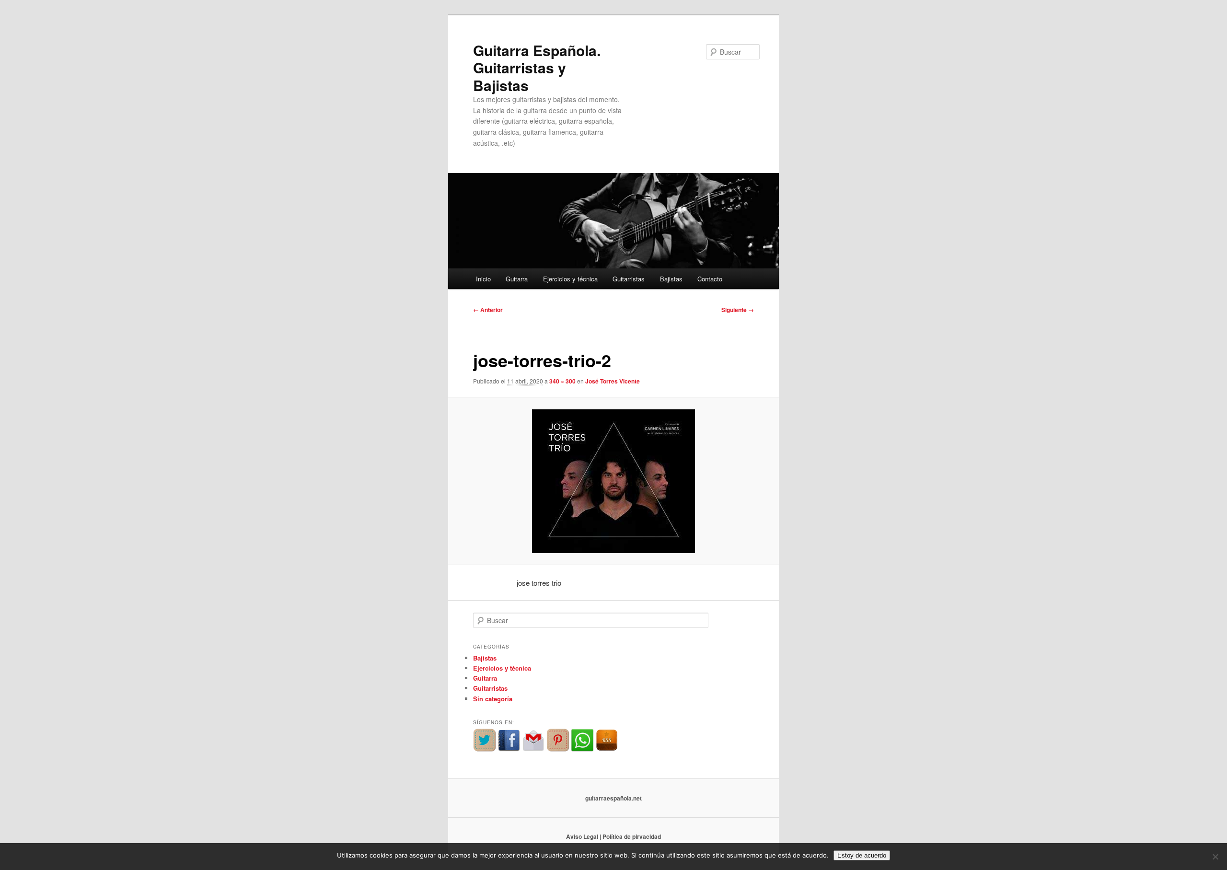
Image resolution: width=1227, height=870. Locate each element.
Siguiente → (737, 309)
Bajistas (671, 278)
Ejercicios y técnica (570, 278)
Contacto (709, 278)
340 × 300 (562, 381)
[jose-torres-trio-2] (613, 481)
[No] (1215, 856)
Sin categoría (492, 698)
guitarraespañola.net (613, 798)
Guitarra (517, 278)
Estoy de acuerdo (861, 855)
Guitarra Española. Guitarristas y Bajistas (537, 67)
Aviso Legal (582, 836)
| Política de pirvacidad (630, 836)
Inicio (483, 278)
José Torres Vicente (612, 381)
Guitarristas (629, 278)
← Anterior (488, 309)
